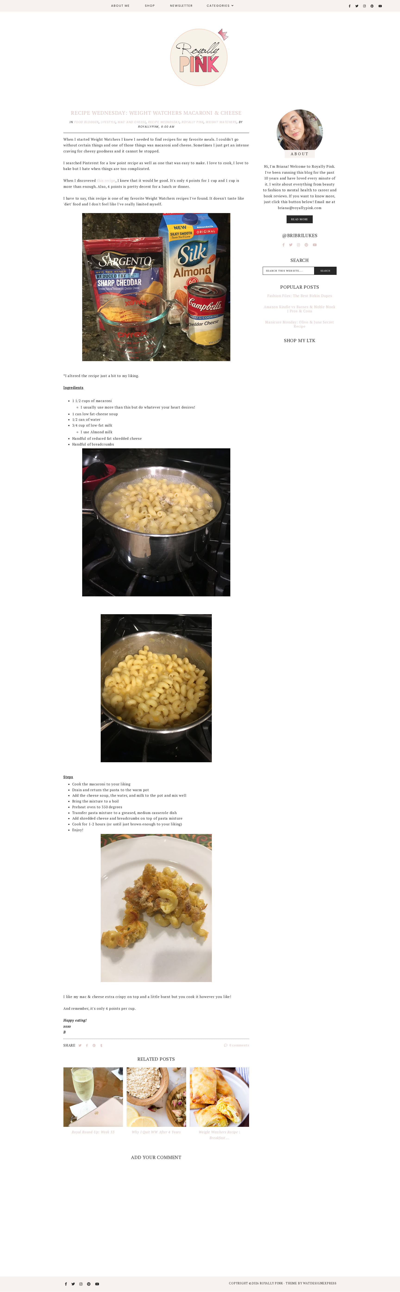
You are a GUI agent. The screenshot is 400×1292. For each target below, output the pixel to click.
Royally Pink (272, 1283)
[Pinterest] (372, 6)
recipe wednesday (164, 122)
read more (299, 219)
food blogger (86, 122)
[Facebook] (350, 6)
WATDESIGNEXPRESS (320, 1283)
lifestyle (108, 122)
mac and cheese (132, 122)
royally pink (193, 122)
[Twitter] (357, 6)
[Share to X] (80, 1045)
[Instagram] (364, 6)
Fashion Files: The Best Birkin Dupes (299, 295)
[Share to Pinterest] (95, 1045)
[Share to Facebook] (87, 1045)
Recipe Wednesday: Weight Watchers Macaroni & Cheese (156, 112)
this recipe (106, 180)
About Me (120, 5)
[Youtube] (380, 6)
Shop (150, 5)
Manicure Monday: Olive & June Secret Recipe (299, 324)
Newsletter (181, 5)
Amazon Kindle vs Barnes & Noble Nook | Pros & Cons (299, 308)
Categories (218, 5)
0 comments (239, 1045)
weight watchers (221, 122)
